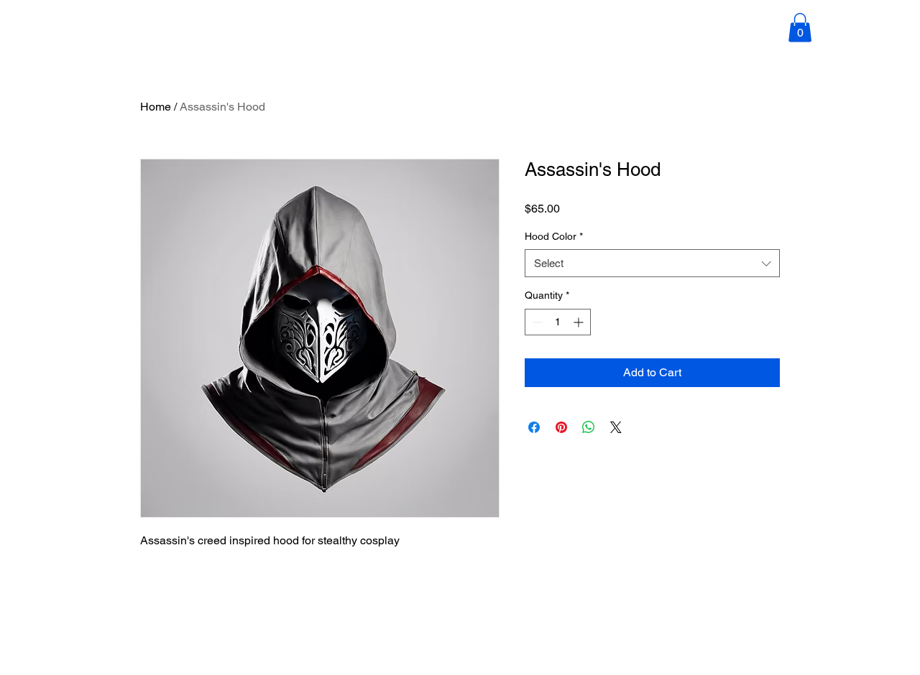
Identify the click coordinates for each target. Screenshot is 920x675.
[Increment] (580, 322)
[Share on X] (616, 427)
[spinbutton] (558, 322)
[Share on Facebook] (534, 427)
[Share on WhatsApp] (588, 427)
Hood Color (554, 236)
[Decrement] (536, 322)
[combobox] (652, 263)
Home (155, 106)
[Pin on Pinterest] (561, 427)
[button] (800, 27)
